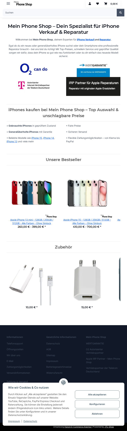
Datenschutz (30, 421)
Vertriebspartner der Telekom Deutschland (102, 370)
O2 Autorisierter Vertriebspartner (95, 351)
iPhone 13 (12, 141)
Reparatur (105, 39)
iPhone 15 (36, 137)
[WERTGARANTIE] (93, 68)
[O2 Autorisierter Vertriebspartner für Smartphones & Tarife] (33, 68)
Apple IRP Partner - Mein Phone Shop (103, 360)
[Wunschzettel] (98, 3)
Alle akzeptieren (97, 394)
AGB (48, 349)
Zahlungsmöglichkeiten (19, 366)
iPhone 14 (48, 137)
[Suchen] (120, 12)
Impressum (14, 421)
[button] (90, 3)
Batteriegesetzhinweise (58, 366)
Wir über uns (13, 355)
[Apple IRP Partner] (93, 86)
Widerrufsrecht (54, 372)
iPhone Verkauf (86, 39)
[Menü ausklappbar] (8, 2)
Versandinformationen (18, 372)
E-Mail (10, 361)
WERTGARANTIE (95, 343)
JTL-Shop (109, 427)
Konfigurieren (97, 404)
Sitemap (50, 355)
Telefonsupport (15, 343)
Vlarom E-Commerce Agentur (78, 427)
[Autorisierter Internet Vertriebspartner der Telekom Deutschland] (33, 85)
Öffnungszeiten (15, 349)
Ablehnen (97, 413)
